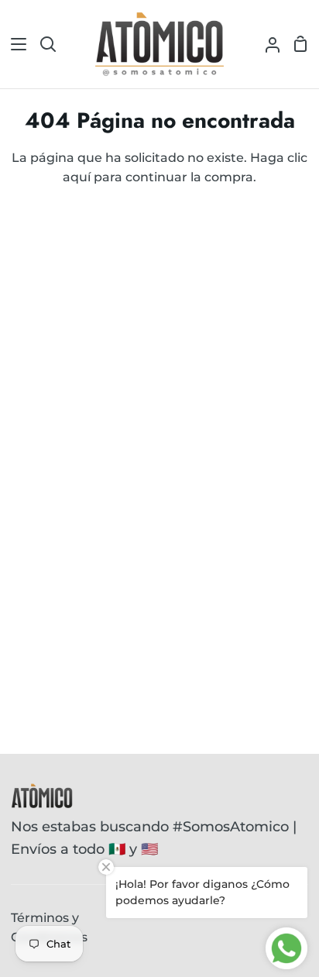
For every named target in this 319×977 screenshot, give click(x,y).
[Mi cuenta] (266, 44)
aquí (77, 177)
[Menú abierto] (14, 44)
